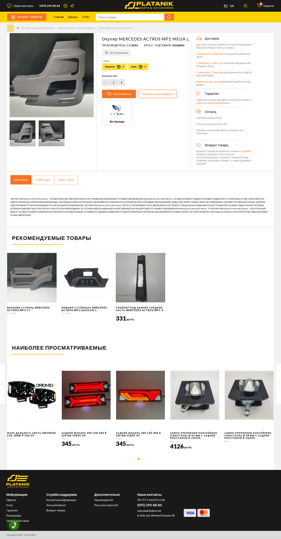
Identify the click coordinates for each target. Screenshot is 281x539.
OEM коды (43, 179)
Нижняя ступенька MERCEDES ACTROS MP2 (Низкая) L (84, 308)
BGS (172, 441)
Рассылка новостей (106, 505)
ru (226, 5)
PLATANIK (30, 534)
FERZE (10, 439)
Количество (109, 76)
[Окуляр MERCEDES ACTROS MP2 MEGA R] (278, 384)
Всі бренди (117, 121)
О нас (85, 17)
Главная (59, 17)
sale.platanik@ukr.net (149, 510)
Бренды (73, 17)
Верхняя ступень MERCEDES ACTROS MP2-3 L (28, 308)
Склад (106, 61)
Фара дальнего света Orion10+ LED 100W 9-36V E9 (31, 434)
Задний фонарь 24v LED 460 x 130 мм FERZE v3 (138, 434)
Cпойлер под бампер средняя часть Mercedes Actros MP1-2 (139, 308)
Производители (103, 499)
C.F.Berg (132, 45)
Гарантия (12, 510)
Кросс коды (66, 179)
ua (232, 5)
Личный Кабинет (56, 505)
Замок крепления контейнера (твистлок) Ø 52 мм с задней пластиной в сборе (193, 435)
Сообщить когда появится (157, 94)
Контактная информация (61, 499)
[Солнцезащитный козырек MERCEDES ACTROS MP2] (2, 384)
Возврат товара (55, 510)
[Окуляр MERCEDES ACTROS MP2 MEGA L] (22, 133)
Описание (21, 179)
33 (10, 28)
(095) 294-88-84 (50, 5)
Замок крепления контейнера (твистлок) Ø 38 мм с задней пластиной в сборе (248, 435)
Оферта (11, 499)
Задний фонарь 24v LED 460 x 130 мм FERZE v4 (84, 434)
